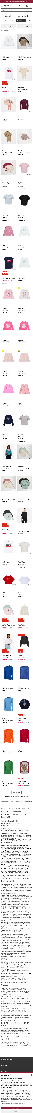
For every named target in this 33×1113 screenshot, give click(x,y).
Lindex (18, 939)
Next (2, 904)
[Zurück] (2, 16)
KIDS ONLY (21, 901)
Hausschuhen (26, 912)
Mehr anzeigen (16, 792)
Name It (29, 901)
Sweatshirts (11, 861)
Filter (7, 26)
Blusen (12, 20)
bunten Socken (12, 912)
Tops (29, 20)
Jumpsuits (20, 922)
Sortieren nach (24, 26)
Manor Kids (10, 904)
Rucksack (12, 914)
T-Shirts (4, 20)
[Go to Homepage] (6, 5)
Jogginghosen (6, 889)
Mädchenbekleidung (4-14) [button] (7, 801)
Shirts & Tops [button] (19, 801)
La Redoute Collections (10, 940)
